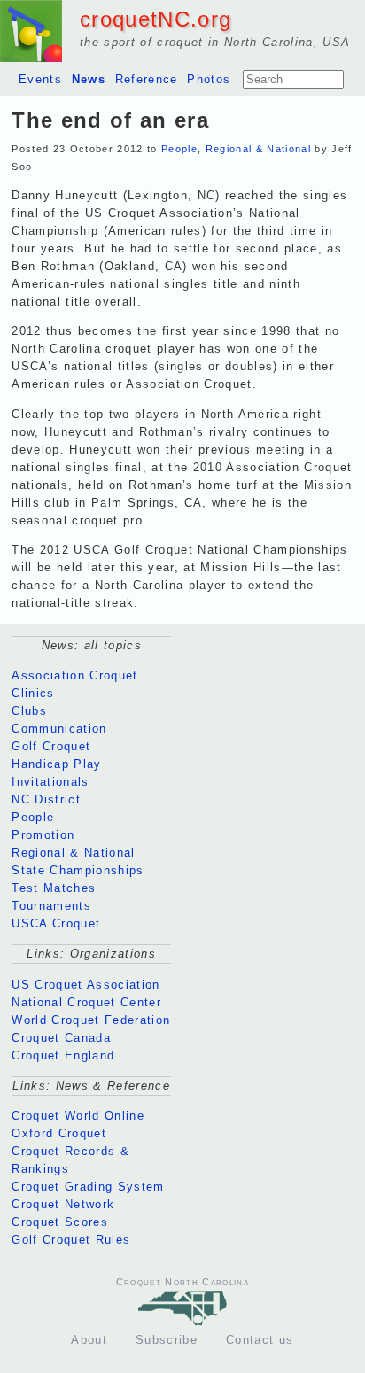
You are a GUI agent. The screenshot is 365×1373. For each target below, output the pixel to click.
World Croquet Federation (91, 1020)
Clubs (29, 711)
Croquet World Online (78, 1115)
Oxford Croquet (59, 1133)
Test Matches (54, 888)
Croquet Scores (60, 1222)
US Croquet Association (85, 984)
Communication (59, 728)
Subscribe (167, 1339)
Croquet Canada (61, 1037)
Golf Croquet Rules (71, 1239)
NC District (46, 799)
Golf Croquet (51, 746)
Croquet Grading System (88, 1186)
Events (40, 79)
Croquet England (63, 1055)
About (89, 1339)
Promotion (43, 835)
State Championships (78, 870)
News (88, 79)
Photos (208, 79)
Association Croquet (74, 675)
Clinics (33, 693)
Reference (146, 79)
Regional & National (258, 149)
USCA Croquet (56, 923)
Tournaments (51, 905)
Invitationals (50, 781)
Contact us (259, 1339)
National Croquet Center (86, 1002)
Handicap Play (56, 764)
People (179, 149)
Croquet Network (63, 1204)
